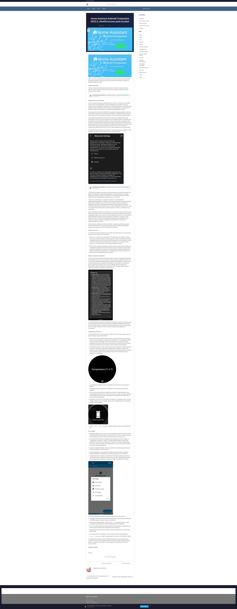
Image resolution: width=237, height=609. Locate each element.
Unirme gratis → (144, 606)
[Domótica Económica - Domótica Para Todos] (92, 4)
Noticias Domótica (143, 23)
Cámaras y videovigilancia (142, 61)
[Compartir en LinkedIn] (114, 557)
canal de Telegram (124, 95)
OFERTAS (104, 8)
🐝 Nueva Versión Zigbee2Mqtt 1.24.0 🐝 (122, 576)
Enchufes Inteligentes (143, 46)
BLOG (98, 8)
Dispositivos (141, 18)
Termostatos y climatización (142, 64)
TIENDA (93, 8)
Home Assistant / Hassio (144, 20)
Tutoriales (141, 28)
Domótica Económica (116, 25)
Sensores (141, 57)
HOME (88, 8)
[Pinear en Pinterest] (112, 557)
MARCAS (141, 44)
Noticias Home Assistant (110, 16)
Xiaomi (140, 77)
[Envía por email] (110, 557)
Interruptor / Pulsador (143, 51)
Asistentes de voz (143, 72)
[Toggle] (149, 49)
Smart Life (141, 70)
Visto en (90, 552)
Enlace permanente (126, 563)
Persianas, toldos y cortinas (143, 54)
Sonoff (140, 74)
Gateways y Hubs (142, 49)
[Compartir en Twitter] (108, 557)
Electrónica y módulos (143, 67)
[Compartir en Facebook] (105, 557)
